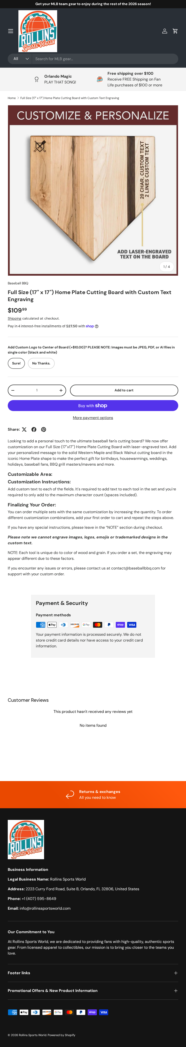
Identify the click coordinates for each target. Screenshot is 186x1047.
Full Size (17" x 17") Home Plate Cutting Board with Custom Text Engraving (69, 98)
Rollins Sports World (32, 1035)
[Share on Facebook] (34, 429)
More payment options (93, 417)
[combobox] (93, 59)
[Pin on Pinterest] (43, 429)
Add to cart (124, 390)
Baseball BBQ (18, 283)
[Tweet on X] (24, 429)
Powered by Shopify (61, 1035)
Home (12, 98)
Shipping (14, 318)
